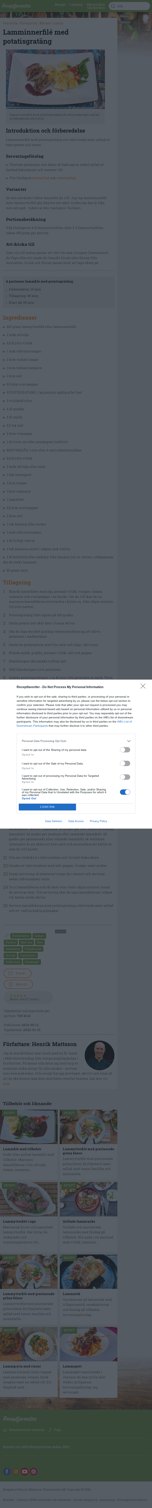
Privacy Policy (98, 821)
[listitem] (76, 741)
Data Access (76, 821)
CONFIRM (47, 806)
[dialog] (76, 754)
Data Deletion (53, 821)
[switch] (125, 749)
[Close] (144, 687)
